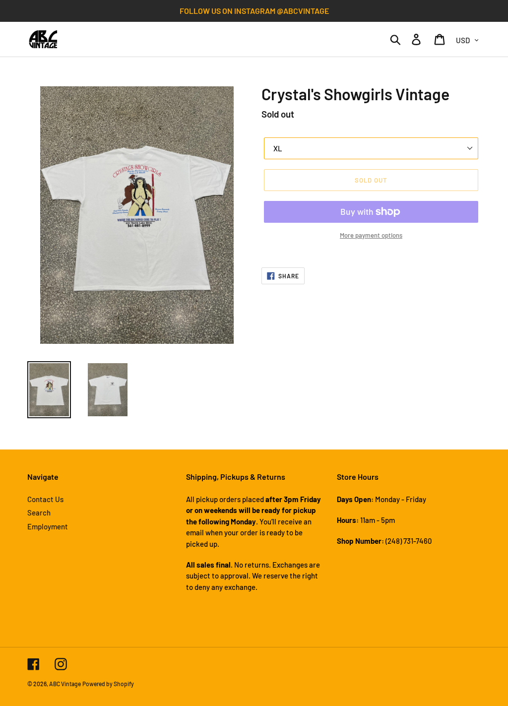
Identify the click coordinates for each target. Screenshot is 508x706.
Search (39, 512)
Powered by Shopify (108, 683)
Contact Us (45, 499)
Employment (47, 526)
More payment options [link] (371, 235)
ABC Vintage (65, 683)
